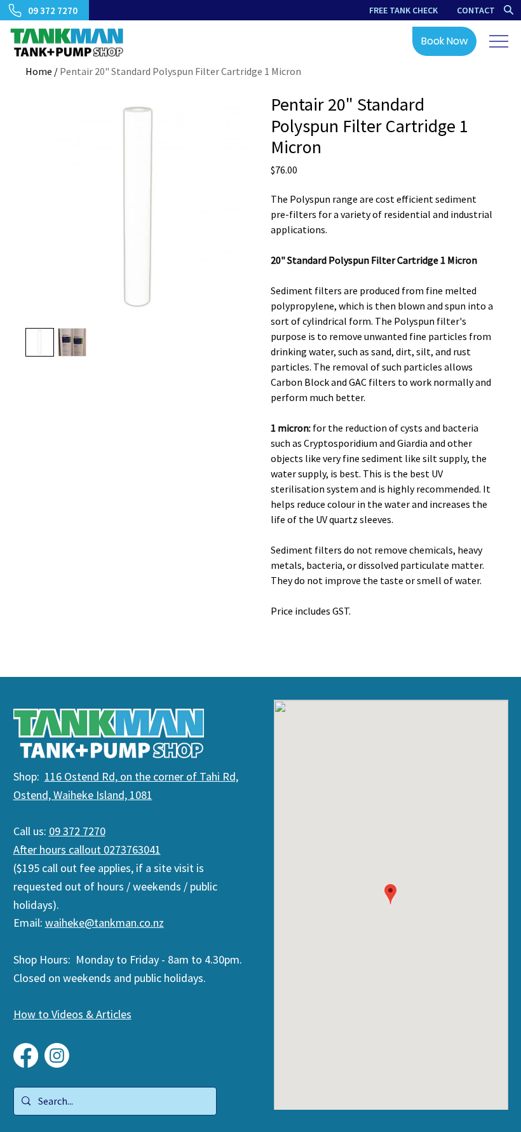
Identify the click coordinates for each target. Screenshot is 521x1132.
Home (38, 71)
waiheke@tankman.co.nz (104, 922)
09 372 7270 (77, 831)
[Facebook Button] (25, 1055)
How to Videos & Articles (72, 1014)
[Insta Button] (56, 1055)
